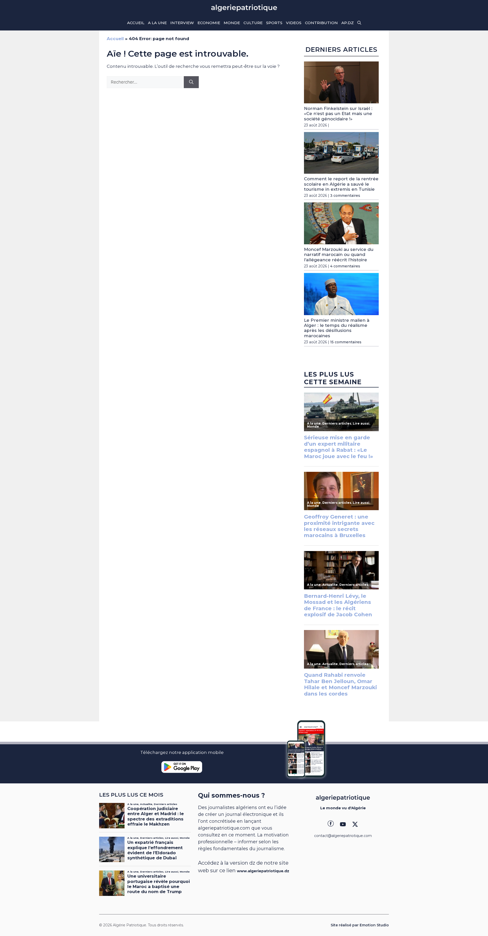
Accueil (135, 22)
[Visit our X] (355, 824)
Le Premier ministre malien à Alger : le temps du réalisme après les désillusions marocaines (336, 328)
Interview (182, 22)
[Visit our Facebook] (331, 824)
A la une (157, 22)
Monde (232, 22)
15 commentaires (345, 342)
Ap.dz (347, 22)
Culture (253, 22)
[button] (359, 22)
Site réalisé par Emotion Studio (360, 925)
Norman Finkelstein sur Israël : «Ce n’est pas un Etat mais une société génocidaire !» (338, 113)
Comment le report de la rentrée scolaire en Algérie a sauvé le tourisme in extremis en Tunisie (341, 184)
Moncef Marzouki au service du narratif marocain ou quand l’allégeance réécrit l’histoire (338, 254)
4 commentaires (345, 266)
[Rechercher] (191, 82)
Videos (293, 22)
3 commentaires (345, 195)
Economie (208, 22)
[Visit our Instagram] (343, 824)
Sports (274, 22)
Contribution (321, 22)
